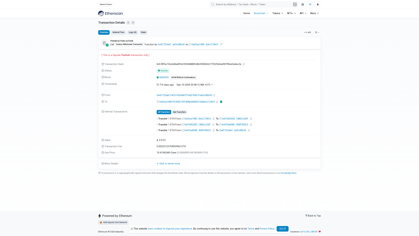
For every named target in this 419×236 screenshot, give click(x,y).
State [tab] (143, 32)
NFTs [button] (290, 13)
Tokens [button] (276, 13)
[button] (209, 164)
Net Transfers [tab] (179, 112)
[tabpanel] (209, 103)
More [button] (313, 13)
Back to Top (314, 215)
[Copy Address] (214, 95)
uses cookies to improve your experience (170, 228)
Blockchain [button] (259, 13)
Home (246, 13)
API (309, 32)
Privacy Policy (267, 228)
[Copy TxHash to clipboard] (244, 64)
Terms (250, 228)
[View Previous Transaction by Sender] (128, 23)
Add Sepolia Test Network (115, 222)
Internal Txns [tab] (118, 32)
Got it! (282, 228)
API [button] (301, 13)
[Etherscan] (110, 13)
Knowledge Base (288, 173)
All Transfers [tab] (164, 112)
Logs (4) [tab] (133, 32)
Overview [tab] (104, 32)
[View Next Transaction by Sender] (133, 23)
